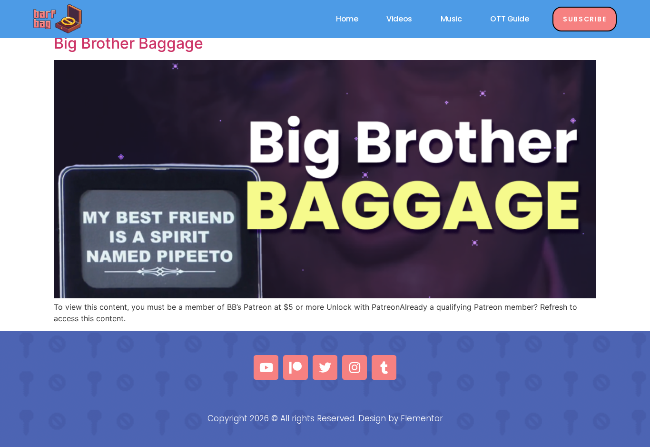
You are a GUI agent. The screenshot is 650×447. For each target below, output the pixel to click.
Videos (399, 18)
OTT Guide (509, 18)
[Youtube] (266, 367)
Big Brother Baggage (128, 43)
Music (451, 18)
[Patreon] (295, 367)
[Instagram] (354, 367)
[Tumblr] (384, 367)
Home (347, 18)
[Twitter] (325, 367)
